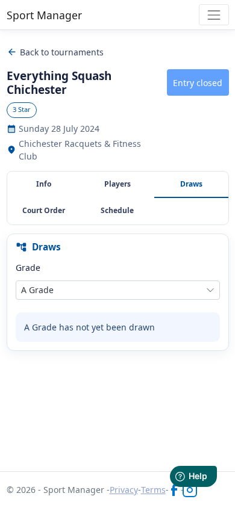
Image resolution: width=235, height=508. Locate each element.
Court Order (43, 210)
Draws (191, 184)
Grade (28, 267)
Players (117, 184)
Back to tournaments (55, 52)
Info (43, 184)
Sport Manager (44, 15)
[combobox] (118, 290)
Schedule (117, 210)
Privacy (124, 489)
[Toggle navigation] (213, 14)
